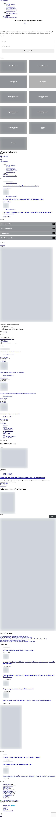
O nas (4, 808)
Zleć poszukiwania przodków (10, 17)
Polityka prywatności (8, 810)
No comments (3, 361)
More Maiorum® (4, 0)
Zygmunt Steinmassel (8, 428)
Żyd (4, 435)
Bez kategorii (6, 788)
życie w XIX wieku (7, 437)
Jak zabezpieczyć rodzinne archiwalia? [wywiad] (17, 764)
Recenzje (5, 796)
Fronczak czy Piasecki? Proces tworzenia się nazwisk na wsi (22, 478)
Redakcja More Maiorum (11, 13)
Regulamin (5, 809)
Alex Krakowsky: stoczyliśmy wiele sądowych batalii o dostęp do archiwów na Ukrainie (29, 776)
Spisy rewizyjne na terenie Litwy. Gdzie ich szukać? (18, 689)
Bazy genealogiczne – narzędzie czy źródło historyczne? (10, 413)
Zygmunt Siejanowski (8, 431)
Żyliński (5, 427)
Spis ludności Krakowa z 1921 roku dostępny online (18, 650)
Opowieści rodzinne (7, 473)
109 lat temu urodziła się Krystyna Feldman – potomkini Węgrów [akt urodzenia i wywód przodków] (18, 393)
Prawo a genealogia (10, 7)
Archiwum (5, 16)
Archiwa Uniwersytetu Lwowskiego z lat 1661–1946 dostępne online (23, 199)
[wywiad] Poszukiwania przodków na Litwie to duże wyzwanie (21, 757)
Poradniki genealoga (10, 4)
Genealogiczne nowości (11, 9)
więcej (5, 332)
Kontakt (8, 15)
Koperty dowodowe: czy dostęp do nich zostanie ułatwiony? (21, 186)
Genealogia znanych (10, 11)
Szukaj (1, 514)
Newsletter (2, 245)
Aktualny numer (6, 784)
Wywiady (8, 5)
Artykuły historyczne (11, 8)
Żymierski (5, 425)
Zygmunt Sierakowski (8, 429)
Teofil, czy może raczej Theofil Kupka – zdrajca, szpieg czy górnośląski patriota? (27, 700)
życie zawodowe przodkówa (9, 436)
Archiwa (2, 153)
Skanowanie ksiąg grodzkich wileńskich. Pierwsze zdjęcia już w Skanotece (17, 641)
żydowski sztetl (6, 433)
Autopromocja (6, 787)
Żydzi (4, 432)
